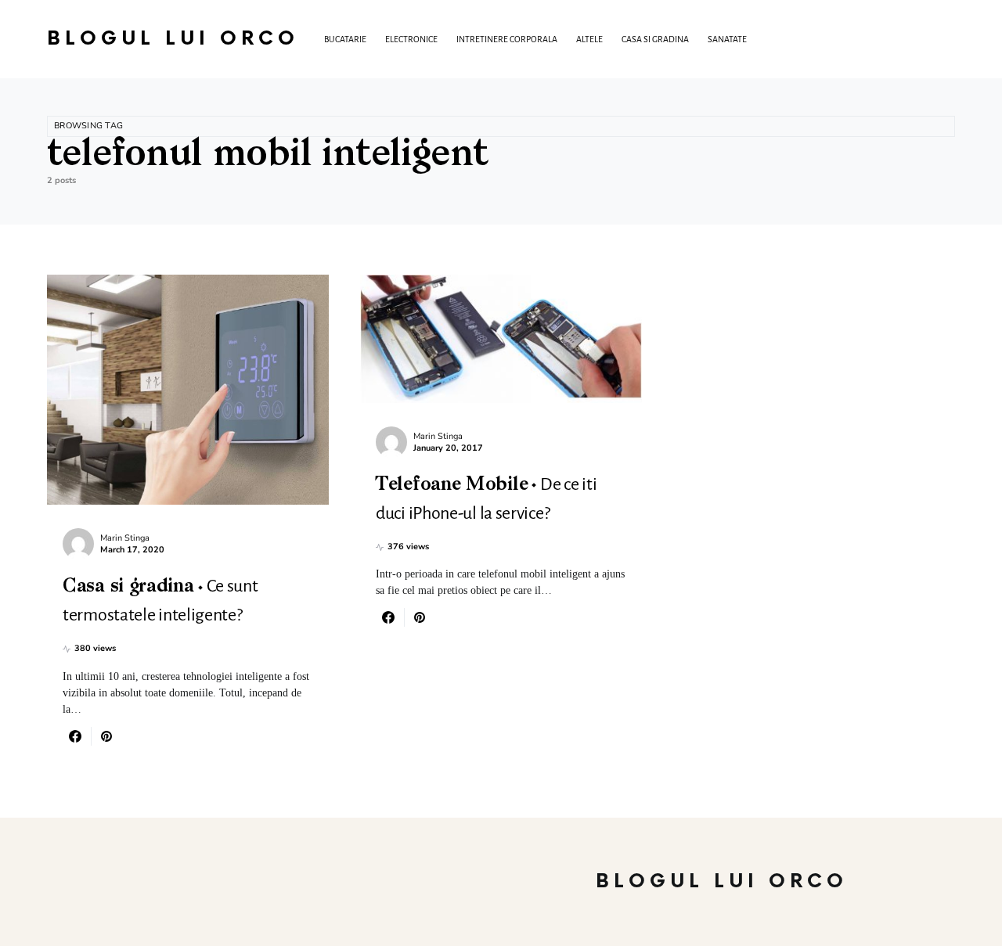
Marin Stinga (125, 538)
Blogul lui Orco (173, 38)
